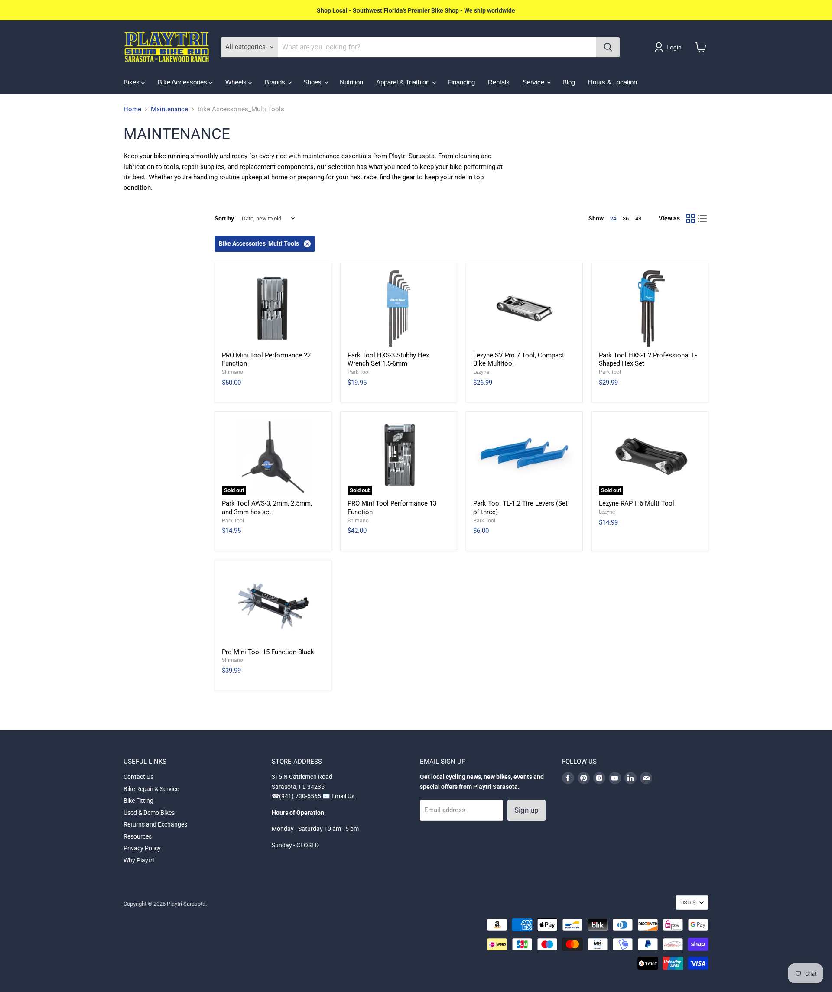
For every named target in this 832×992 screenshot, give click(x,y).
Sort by (224, 218)
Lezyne (481, 372)
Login (674, 47)
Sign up (526, 810)
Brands (276, 82)
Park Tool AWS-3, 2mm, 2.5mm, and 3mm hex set (267, 507)
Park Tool (359, 372)
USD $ (688, 902)
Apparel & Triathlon (403, 82)
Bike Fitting (138, 800)
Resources (138, 836)
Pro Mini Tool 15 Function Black (268, 652)
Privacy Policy (142, 848)
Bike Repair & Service (151, 788)
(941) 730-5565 (300, 796)
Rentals (499, 82)
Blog (568, 82)
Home (132, 109)
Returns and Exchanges (155, 824)
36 (626, 218)
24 (613, 218)
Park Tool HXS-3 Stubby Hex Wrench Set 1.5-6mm (388, 359)
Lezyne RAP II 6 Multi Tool (636, 503)
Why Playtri (139, 860)
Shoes (313, 82)
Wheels (236, 82)
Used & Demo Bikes (149, 812)
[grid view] (691, 219)
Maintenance (169, 109)
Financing (461, 82)
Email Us (344, 796)
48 (638, 218)
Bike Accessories (183, 82)
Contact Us (138, 776)
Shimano (232, 372)
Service (534, 82)
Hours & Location (612, 82)
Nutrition (351, 82)
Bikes (132, 82)
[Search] (608, 47)
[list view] (703, 219)
